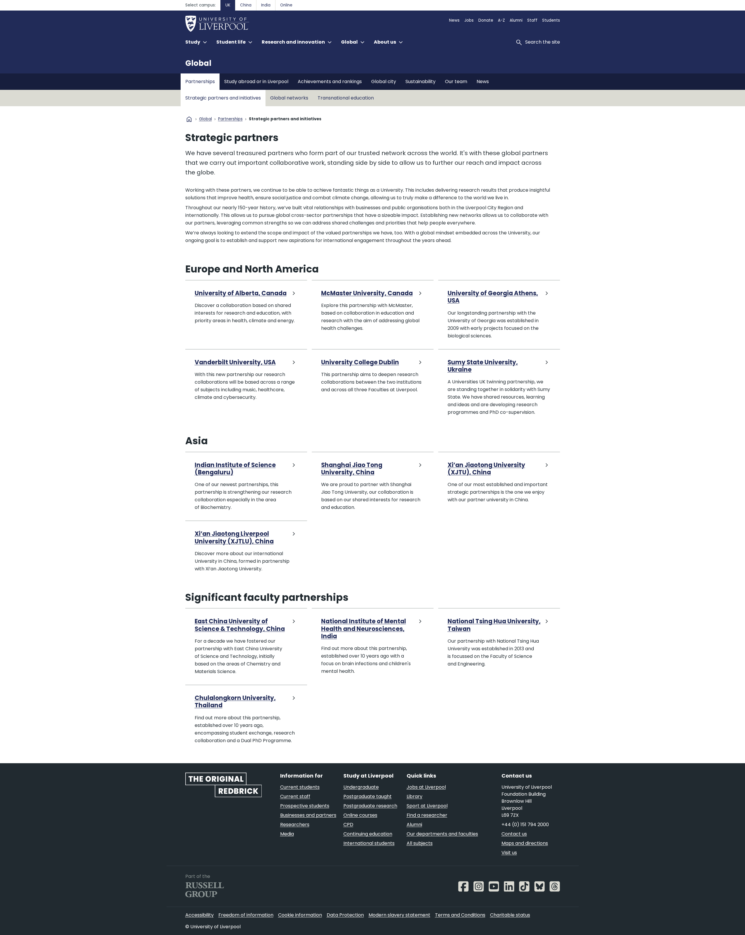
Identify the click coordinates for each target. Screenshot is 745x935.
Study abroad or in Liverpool (256, 81)
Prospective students (304, 805)
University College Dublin (360, 362)
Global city (383, 81)
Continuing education (367, 834)
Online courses (360, 815)
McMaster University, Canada (367, 293)
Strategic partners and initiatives (223, 98)
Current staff (295, 796)
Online (286, 5)
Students (551, 20)
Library (414, 796)
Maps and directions (524, 843)
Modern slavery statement (399, 915)
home (189, 119)
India (265, 5)
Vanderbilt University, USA (235, 362)
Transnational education (346, 98)
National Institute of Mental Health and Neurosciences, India (363, 629)
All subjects (420, 843)
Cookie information (300, 915)
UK (227, 5)
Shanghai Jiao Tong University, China (351, 469)
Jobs (469, 20)
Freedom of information (245, 915)
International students (369, 843)
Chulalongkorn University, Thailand (235, 701)
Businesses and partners (308, 815)
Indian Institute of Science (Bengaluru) (235, 469)
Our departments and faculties (442, 834)
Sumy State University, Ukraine (483, 366)
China (245, 5)
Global (198, 63)
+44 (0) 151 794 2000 (525, 824)
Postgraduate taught (367, 796)
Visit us (509, 852)
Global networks (289, 98)
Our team (456, 81)
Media (287, 834)
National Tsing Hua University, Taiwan (494, 625)
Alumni (516, 20)
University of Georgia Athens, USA (493, 297)
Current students (300, 787)
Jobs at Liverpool (426, 787)
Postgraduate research (370, 805)
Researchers (294, 824)
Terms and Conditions (460, 915)
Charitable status (510, 915)
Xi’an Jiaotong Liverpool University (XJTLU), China (234, 537)
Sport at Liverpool (427, 805)
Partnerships (200, 81)
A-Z (501, 20)
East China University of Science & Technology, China (240, 625)
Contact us (514, 834)
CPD (348, 824)
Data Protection (345, 915)
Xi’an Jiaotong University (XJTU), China (486, 469)
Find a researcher (427, 815)
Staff (532, 20)
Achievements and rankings (330, 81)
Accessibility (199, 915)
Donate (485, 20)
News (454, 20)
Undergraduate (361, 787)
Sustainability (420, 81)
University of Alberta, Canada (241, 293)
